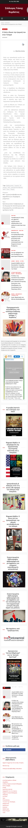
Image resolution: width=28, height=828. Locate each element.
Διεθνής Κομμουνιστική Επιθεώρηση (12, 784)
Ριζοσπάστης (6, 800)
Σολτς (8, 189)
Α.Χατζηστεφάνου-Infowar (9, 780)
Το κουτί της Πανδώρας (9, 801)
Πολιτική (5, 29)
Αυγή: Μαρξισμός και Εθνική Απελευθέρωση (5, 297)
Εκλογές (5, 187)
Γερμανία (17, 185)
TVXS (4, 812)
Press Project (6, 810)
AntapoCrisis (6, 803)
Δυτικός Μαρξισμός (16, 272)
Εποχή (4, 787)
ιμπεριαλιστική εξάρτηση (17, 187)
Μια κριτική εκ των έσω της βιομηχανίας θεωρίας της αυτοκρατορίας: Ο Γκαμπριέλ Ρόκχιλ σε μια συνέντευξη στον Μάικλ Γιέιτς (7, 721)
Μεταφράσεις (19, 273)
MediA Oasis (6, 809)
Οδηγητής (5, 794)
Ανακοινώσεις (14, 230)
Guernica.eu (6, 805)
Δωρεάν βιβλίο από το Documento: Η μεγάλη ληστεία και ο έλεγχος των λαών (5, 265)
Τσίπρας (12, 189)
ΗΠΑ (9, 187)
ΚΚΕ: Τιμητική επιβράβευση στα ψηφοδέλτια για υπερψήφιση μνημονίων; (12, 195)
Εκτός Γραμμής (6, 785)
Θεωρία (13, 273)
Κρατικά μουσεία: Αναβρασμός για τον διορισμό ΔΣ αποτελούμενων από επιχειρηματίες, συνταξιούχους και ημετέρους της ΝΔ (14, 206)
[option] (14, 687)
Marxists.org (6, 765)
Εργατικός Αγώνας (7, 789)
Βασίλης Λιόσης (9, 185)
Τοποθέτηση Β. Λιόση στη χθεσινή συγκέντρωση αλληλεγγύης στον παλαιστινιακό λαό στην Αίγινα (5, 220)
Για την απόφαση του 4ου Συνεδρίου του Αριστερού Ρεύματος (5, 253)
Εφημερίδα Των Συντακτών (10, 791)
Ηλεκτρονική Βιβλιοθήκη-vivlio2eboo (12, 768)
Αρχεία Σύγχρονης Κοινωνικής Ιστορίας (13, 762)
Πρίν (4, 798)
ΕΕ (20, 185)
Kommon (5, 807)
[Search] (24, 18)
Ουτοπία (5, 796)
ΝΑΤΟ (4, 189)
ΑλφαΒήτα (5, 782)
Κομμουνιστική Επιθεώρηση (10, 793)
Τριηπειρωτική (14, 295)
